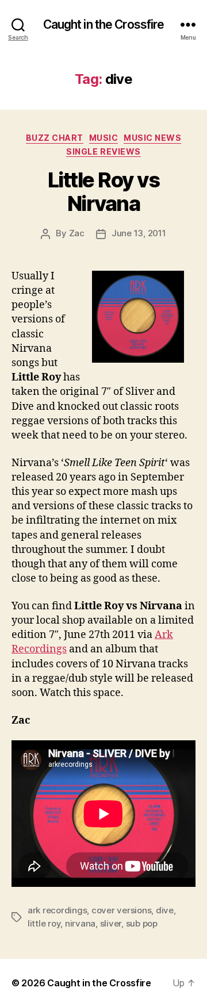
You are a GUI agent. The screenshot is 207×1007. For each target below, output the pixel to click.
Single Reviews (103, 151)
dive (165, 910)
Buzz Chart (54, 138)
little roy (44, 923)
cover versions (121, 910)
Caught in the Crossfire (103, 24)
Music (103, 138)
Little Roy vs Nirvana (104, 191)
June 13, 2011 (139, 233)
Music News (152, 138)
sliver (110, 923)
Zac (77, 233)
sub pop (142, 923)
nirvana (80, 923)
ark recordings (57, 910)
